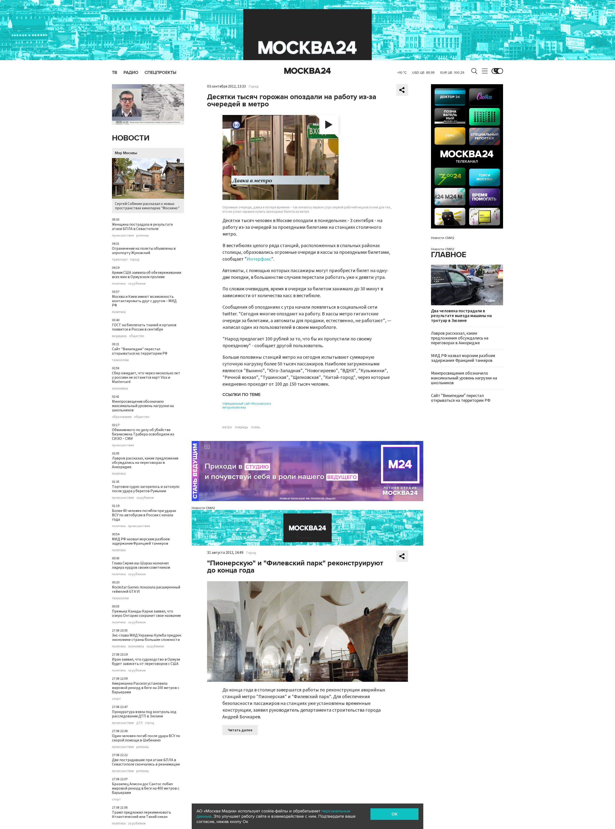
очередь (241, 427)
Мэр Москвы (126, 153)
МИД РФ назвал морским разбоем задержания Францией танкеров (141, 541)
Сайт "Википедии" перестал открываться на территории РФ (139, 351)
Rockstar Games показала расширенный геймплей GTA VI (146, 589)
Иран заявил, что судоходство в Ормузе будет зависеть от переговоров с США (146, 661)
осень (255, 427)
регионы (142, 235)
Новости (130, 138)
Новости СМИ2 (203, 508)
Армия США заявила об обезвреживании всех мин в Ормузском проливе (146, 275)
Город (253, 86)
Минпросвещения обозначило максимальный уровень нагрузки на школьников (143, 406)
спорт (116, 699)
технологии (120, 360)
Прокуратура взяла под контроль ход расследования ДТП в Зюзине (144, 714)
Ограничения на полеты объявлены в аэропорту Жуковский (144, 250)
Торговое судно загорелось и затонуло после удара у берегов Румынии (145, 489)
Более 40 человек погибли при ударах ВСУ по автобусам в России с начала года (144, 515)
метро (227, 427)
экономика (120, 388)
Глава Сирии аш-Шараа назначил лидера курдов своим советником (141, 565)
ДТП (139, 723)
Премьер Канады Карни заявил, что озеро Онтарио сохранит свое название (146, 613)
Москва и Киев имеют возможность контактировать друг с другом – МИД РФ (144, 301)
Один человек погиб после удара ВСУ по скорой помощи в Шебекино (146, 738)
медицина (119, 336)
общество (136, 336)
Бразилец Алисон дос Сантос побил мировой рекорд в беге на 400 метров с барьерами (145, 788)
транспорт (120, 259)
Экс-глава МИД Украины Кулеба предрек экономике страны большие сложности (146, 637)
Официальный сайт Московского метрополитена (246, 405)
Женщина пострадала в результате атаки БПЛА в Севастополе (142, 226)
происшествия (123, 235)
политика (119, 283)
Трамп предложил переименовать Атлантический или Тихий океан (141, 814)
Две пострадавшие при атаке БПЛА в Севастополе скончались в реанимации (146, 762)
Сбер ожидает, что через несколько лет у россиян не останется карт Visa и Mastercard (146, 377)
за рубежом (137, 283)
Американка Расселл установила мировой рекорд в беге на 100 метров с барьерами (145, 688)
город (134, 259)
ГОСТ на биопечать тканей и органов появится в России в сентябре (144, 327)
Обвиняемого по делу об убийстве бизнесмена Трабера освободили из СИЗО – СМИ (143, 434)
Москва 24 (307, 71)
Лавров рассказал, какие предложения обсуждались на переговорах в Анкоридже (145, 463)
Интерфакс (259, 259)
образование (122, 417)
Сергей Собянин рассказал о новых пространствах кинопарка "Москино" (147, 206)
